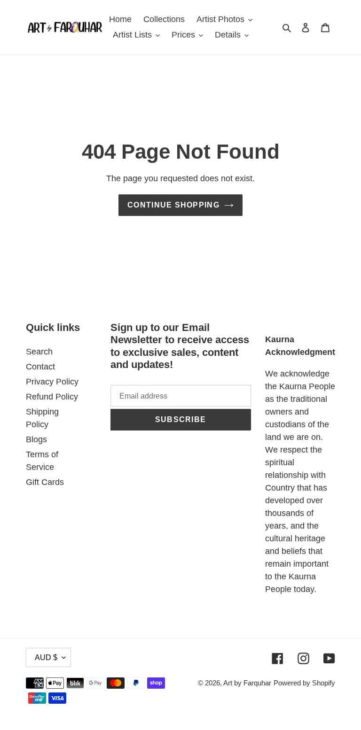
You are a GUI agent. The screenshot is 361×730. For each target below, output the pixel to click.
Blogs (36, 439)
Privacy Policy (52, 381)
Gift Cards (45, 482)
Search (39, 351)
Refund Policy (52, 396)
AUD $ (46, 657)
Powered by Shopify (304, 683)
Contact (40, 366)
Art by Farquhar (247, 683)
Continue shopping (173, 205)
